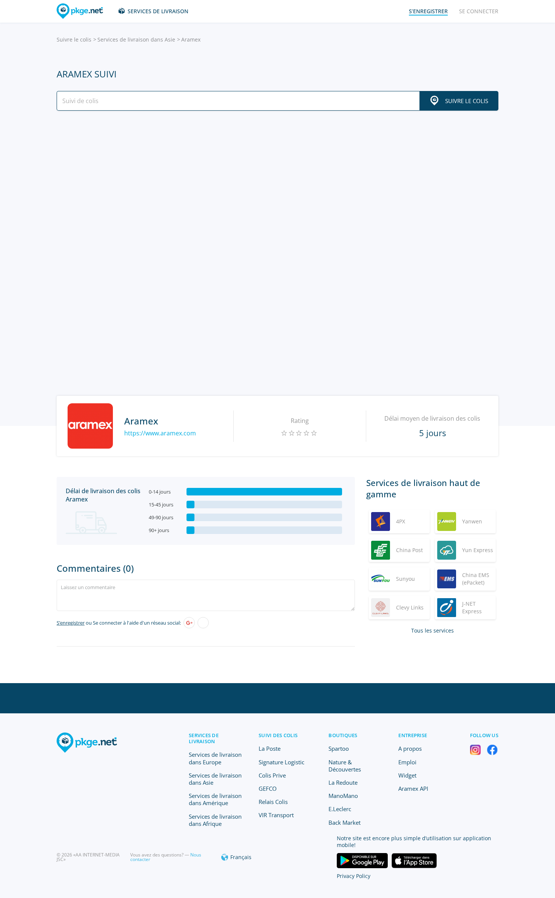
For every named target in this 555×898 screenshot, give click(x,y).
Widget (407, 775)
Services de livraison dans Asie (136, 39)
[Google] (189, 622)
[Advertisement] (277, 182)
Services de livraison (158, 11)
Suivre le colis (74, 39)
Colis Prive (272, 775)
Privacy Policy (353, 876)
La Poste (270, 748)
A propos (410, 748)
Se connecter (478, 11)
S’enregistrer (71, 622)
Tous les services (432, 630)
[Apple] (203, 622)
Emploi (407, 762)
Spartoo (338, 748)
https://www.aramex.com (160, 433)
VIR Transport (276, 815)
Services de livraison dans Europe (215, 758)
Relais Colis (273, 801)
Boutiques (342, 735)
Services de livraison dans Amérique (215, 799)
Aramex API (413, 788)
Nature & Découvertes (344, 765)
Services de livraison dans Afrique (215, 820)
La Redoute (343, 782)
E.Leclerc (339, 809)
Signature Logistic (281, 762)
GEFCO (268, 788)
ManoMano (343, 795)
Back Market (344, 822)
